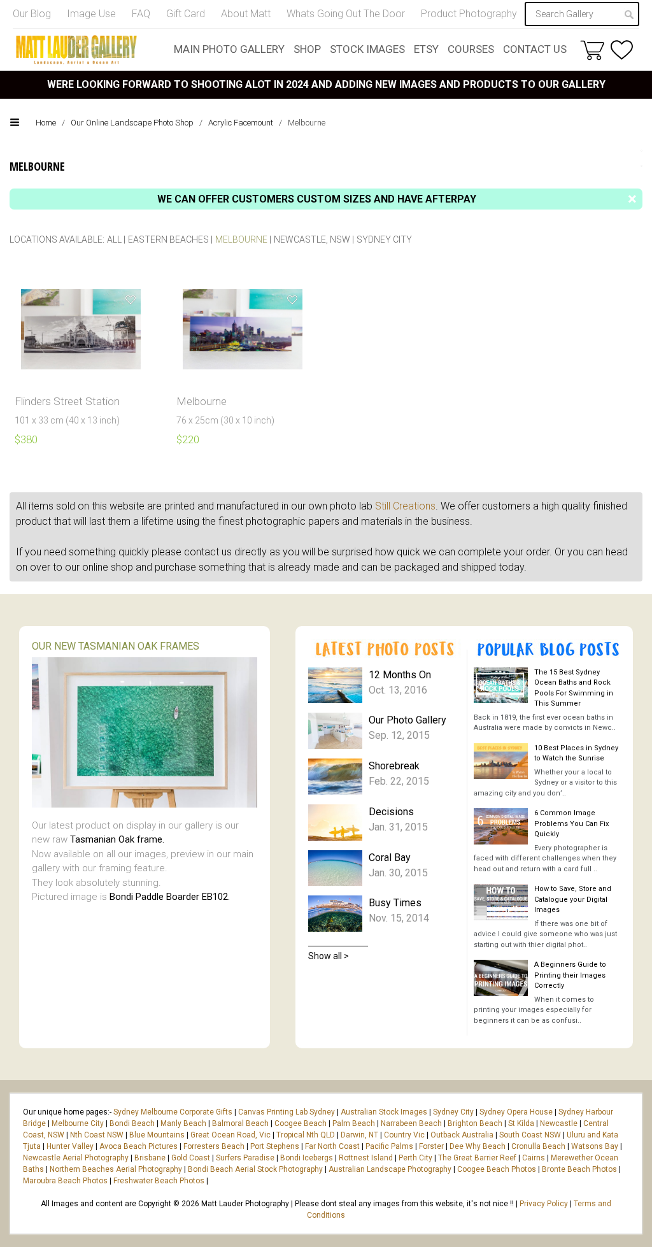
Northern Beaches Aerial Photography (116, 1169)
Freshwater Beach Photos (158, 1180)
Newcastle (559, 1123)
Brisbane (150, 1157)
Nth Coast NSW (97, 1134)
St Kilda (521, 1123)
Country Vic (404, 1134)
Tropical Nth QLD (305, 1134)
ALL (114, 239)
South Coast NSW (530, 1134)
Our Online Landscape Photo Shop (132, 122)
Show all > (328, 956)
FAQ (141, 14)
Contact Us (535, 49)
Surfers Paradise (245, 1157)
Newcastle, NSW (312, 239)
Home (46, 122)
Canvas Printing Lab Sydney (286, 1112)
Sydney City (384, 239)
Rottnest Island (366, 1157)
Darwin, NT (359, 1134)
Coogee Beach (300, 1123)
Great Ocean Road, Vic (230, 1134)
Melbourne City (78, 1123)
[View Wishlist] (622, 50)
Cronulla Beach (538, 1146)
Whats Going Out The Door (346, 14)
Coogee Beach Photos (496, 1169)
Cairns (533, 1157)
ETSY (426, 49)
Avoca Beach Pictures (138, 1146)
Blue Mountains (156, 1134)
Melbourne (241, 239)
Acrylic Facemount (240, 122)
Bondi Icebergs (306, 1157)
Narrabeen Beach (411, 1123)
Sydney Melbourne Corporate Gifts (173, 1112)
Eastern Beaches (168, 239)
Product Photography (469, 14)
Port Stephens (274, 1146)
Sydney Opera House (516, 1112)
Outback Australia (461, 1134)
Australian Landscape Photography (390, 1169)
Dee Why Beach (478, 1146)
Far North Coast (332, 1146)
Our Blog (32, 14)
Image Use (91, 14)
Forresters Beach (213, 1146)
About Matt (246, 14)
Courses (471, 49)
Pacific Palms (389, 1146)
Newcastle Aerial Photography (76, 1157)
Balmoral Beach (240, 1123)
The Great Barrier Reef (477, 1157)
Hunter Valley (70, 1146)
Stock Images (367, 49)
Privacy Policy (544, 1203)
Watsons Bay (594, 1146)
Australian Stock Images (384, 1112)
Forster (431, 1146)
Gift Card (185, 14)
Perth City (415, 1157)
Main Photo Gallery (229, 49)
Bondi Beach (132, 1123)
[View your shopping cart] (592, 49)
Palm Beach (353, 1123)
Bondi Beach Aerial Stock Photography (255, 1169)
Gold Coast (190, 1157)
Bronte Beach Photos (579, 1169)
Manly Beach (183, 1123)
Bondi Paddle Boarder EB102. (170, 896)
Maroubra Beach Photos (65, 1180)
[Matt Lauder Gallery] (76, 50)
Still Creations (405, 506)
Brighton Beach (475, 1123)
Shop (307, 49)
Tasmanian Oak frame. (117, 839)
